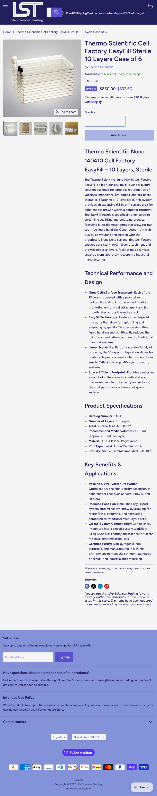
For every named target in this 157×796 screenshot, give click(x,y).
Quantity (90, 112)
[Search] (56, 12)
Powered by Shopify (78, 788)
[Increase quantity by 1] (120, 121)
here (60, 709)
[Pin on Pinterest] (106, 586)
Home (7, 32)
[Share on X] (93, 586)
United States (87, 737)
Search (78, 779)
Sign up (64, 657)
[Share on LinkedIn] (100, 586)
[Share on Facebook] (87, 586)
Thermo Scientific (101, 67)
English (57, 737)
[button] (11, 128)
